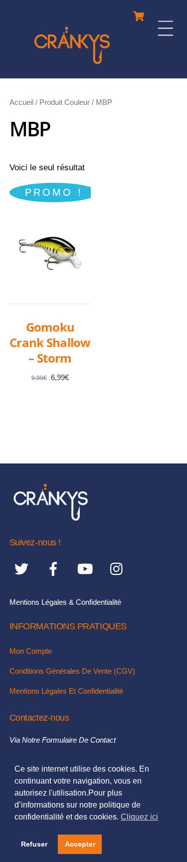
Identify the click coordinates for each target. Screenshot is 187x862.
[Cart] (139, 13)
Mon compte (30, 651)
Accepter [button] (80, 844)
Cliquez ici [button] (139, 817)
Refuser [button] (34, 844)
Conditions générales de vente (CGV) (72, 671)
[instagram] (119, 569)
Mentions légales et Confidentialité (66, 691)
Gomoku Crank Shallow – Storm (50, 342)
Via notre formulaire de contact (62, 740)
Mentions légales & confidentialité (65, 602)
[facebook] (55, 569)
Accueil (21, 102)
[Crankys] (72, 65)
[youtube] (87, 569)
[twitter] (23, 569)
